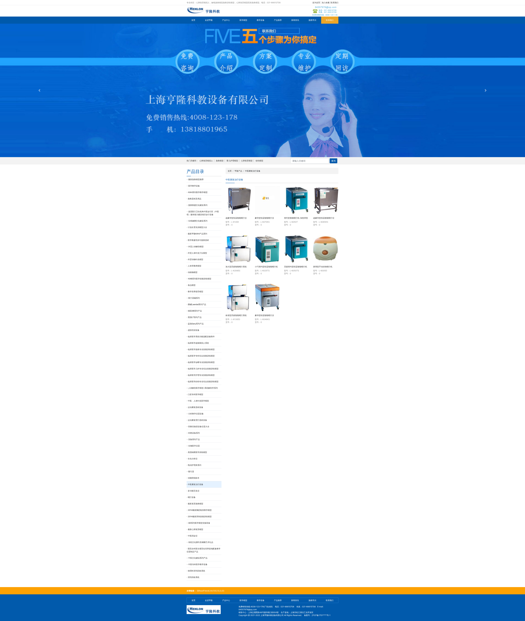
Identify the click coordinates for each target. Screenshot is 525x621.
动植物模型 (192, 272)
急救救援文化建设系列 (197, 205)
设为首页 (316, 2)
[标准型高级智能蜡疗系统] (238, 297)
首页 (193, 20)
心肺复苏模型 (247, 160)
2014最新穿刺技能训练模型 (200, 516)
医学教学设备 (194, 186)
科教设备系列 (194, 433)
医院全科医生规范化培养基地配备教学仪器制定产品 (203, 550)
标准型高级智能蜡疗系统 (236, 315)
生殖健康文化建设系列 (197, 221)
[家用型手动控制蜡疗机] (325, 248)
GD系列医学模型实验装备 (199, 523)
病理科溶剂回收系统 (196, 571)
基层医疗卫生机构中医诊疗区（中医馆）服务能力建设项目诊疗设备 (203, 213)
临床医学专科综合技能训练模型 (201, 356)
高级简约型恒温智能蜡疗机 (295, 266)
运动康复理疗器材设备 (197, 420)
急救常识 (312, 20)
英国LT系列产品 (195, 317)
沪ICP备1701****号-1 (321, 615)
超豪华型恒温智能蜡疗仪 (236, 218)
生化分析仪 (192, 458)
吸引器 (191, 471)
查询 (333, 160)
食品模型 (192, 285)
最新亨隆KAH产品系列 (197, 233)
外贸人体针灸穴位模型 (197, 253)
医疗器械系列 (194, 298)
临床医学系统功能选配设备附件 (201, 336)
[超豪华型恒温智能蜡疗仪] (238, 200)
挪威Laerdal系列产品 (197, 304)
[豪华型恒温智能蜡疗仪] (267, 200)
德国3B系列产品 (195, 311)
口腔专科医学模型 (195, 394)
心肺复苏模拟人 (206, 160)
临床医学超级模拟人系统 (198, 343)
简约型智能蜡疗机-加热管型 (296, 218)
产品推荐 (278, 20)
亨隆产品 (238, 171)
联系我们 (334, 2)
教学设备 (260, 20)
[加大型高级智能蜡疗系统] (238, 248)
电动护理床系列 (194, 465)
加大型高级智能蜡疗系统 (236, 266)
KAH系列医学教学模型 (198, 192)
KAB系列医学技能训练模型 (199, 278)
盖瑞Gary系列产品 (196, 323)
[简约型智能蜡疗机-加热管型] (296, 200)
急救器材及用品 (194, 198)
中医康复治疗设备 (195, 484)
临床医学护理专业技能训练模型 (201, 375)
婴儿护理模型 (232, 160)
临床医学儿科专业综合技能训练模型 (203, 368)
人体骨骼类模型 (194, 266)
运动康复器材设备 (195, 407)
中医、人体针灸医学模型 (198, 401)
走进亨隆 (209, 20)
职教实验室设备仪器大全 (198, 426)
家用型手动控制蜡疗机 (322, 266)
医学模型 (243, 20)
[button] (39, 90)
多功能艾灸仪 (193, 491)
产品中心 (226, 20)
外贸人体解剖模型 (196, 246)
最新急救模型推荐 (196, 179)
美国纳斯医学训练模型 (197, 452)
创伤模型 (259, 160)
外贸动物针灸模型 (195, 259)
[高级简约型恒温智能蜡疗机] (296, 248)
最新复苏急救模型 (195, 503)
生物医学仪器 (194, 446)
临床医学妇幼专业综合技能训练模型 (203, 381)
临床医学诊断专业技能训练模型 (201, 362)
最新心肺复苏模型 (195, 529)
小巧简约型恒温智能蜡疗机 (266, 266)
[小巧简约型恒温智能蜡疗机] (267, 248)
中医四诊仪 (192, 536)
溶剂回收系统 (193, 577)
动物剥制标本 (193, 478)
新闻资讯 (295, 20)
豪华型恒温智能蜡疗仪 (264, 218)
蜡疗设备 (192, 497)
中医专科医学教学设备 (197, 564)
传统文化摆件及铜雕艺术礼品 (200, 542)
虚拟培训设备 (193, 330)
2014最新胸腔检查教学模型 (200, 510)
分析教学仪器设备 (196, 413)
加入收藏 (325, 2)
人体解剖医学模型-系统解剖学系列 (203, 388)
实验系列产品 (194, 439)
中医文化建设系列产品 (197, 558)
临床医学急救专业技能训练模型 (201, 349)
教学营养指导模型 (195, 291)
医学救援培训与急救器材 (198, 240)
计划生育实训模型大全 (197, 227)
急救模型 (220, 160)
